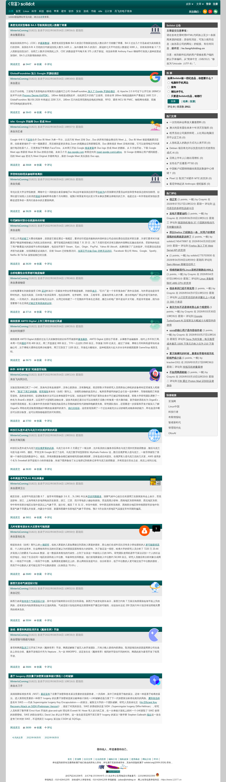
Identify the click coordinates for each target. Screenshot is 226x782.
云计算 (108, 11)
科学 (34, 11)
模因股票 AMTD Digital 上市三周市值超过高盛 (36, 321)
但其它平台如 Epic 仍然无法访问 (95, 251)
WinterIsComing (19, 30)
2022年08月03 (52, 737)
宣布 (30, 139)
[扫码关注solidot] (215, 11)
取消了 (25, 647)
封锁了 (25, 238)
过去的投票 (100, 759)
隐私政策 (124, 759)
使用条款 (135, 759)
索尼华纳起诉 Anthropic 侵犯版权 (188, 183)
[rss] (205, 11)
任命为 (101, 192)
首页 (18, 11)
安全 (78, 11)
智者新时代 (174, 422)
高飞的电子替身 (123, 11)
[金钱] (144, 530)
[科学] (154, 374)
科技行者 (173, 411)
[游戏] (154, 635)
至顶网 (172, 401)
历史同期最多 (95, 496)
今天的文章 (17, 737)
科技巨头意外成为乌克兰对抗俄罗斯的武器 (33, 430)
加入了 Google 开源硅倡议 (101, 91)
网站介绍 (146, 759)
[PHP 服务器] (101, 768)
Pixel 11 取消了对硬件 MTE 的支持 (189, 178)
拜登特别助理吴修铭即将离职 (26, 174)
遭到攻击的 (154, 698)
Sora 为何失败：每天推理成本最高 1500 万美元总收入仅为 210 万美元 (190, 343)
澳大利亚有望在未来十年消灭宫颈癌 (189, 127)
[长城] (155, 481)
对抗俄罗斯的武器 (44, 448)
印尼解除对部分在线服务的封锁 (27, 220)
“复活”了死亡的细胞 (27, 391)
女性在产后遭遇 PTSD (182, 163)
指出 (149, 714)
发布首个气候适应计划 (33, 601)
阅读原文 (15, 64)
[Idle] (155, 125)
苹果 (56, 11)
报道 (37, 196)
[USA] (155, 29)
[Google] (155, 77)
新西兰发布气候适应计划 (23, 583)
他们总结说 (74, 408)
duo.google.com (76, 152)
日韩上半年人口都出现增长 (184, 158)
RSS (156, 759)
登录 (208, 3)
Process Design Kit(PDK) (35, 95)
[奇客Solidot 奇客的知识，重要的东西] (21, 4)
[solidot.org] (113, 772)
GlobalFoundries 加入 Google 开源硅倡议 (34, 73)
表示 (94, 291)
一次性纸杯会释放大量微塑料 (186, 122)
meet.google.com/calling (109, 152)
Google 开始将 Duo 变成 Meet (33, 121)
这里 (42, 17)
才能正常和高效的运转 (40, 303)
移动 (48, 11)
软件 (71, 11)
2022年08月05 (34, 737)
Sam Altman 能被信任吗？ (181, 264)
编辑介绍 (113, 759)
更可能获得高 (152, 544)
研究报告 (43, 391)
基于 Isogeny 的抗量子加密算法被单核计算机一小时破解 (41, 676)
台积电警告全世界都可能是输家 (27, 273)
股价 (24, 343)
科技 (41, 11)
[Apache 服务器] (113, 768)
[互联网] (154, 225)
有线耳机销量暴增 (193, 366)
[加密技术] (155, 680)
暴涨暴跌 (82, 339)
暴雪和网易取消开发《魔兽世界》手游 (38, 629)
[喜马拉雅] (210, 11)
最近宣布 (45, 694)
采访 (44, 291)
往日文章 (88, 759)
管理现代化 (174, 427)
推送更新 (89, 148)
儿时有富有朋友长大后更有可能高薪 (30, 526)
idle (100, 11)
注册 (215, 3)
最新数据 (44, 43)
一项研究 (44, 544)
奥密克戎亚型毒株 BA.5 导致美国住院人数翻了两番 (38, 25)
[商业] (155, 277)
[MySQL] (124, 768)
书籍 (93, 11)
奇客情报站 (174, 417)
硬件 (63, 11)
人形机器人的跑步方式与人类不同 (188, 142)
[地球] (155, 587)
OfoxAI (172, 433)
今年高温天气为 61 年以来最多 (27, 478)
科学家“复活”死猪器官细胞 (31, 369)
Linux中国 (173, 406)
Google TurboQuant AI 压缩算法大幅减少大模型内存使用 (191, 320)
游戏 (86, 11)
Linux (26, 11)
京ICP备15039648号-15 (96, 776)
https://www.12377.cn (171, 779)
